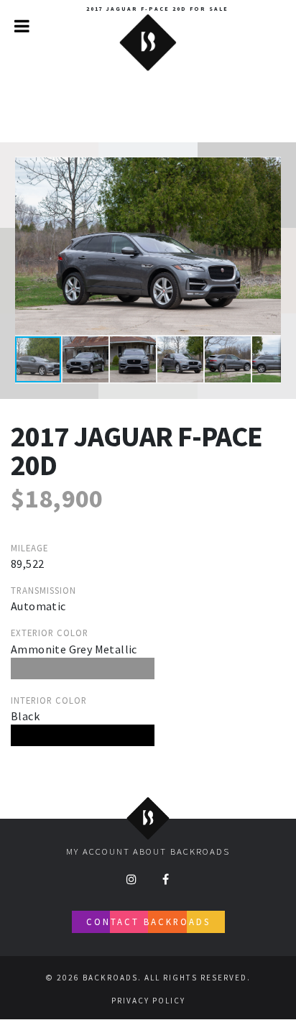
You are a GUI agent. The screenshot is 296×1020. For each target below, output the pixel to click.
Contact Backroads (148, 921)
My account (98, 851)
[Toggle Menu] (22, 26)
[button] (267, 169)
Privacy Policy (148, 1001)
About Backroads (181, 851)
